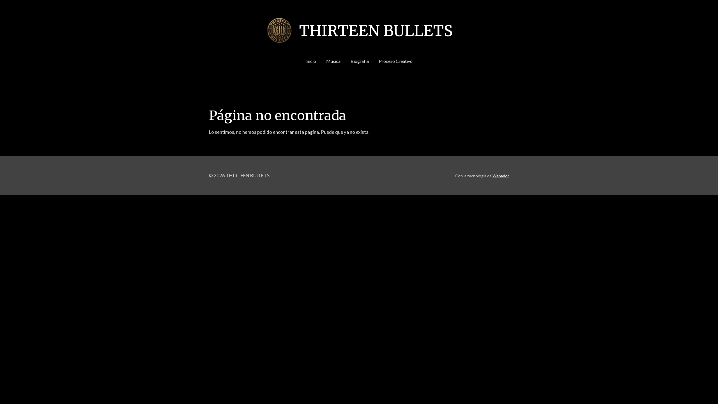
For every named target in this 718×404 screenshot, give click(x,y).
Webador (501, 175)
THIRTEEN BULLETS (376, 30)
